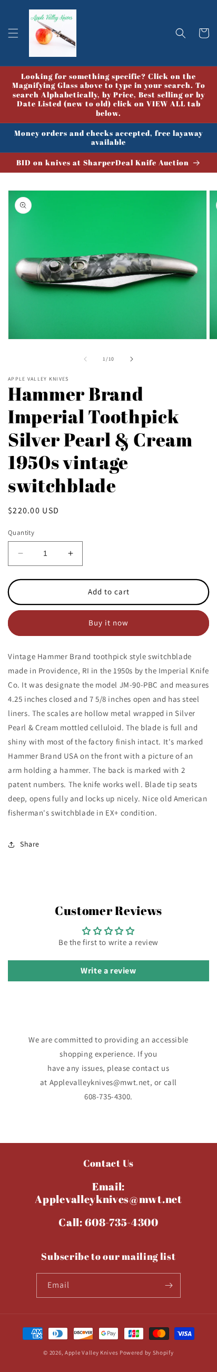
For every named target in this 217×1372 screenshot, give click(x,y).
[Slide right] (131, 359)
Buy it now (108, 623)
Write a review (108, 970)
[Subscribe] (168, 1285)
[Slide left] (85, 359)
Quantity (21, 532)
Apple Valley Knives (91, 1352)
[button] (13, 33)
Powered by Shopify (147, 1352)
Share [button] (30, 844)
